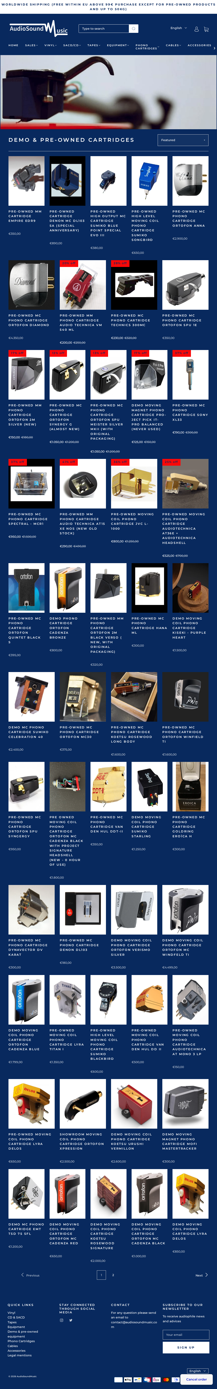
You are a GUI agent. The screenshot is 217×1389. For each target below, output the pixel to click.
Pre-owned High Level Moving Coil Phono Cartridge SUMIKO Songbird (145, 226)
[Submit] (133, 28)
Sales (30, 45)
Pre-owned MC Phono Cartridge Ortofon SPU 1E (182, 320)
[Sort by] (183, 140)
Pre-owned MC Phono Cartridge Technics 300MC (130, 320)
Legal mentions (20, 1355)
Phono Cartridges (146, 47)
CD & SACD (16, 1317)
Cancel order (196, 1379)
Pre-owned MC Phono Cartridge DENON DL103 (79, 945)
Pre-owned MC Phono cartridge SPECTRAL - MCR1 (28, 519)
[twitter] (70, 1320)
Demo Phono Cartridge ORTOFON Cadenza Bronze (64, 628)
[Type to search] (104, 28)
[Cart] (206, 29)
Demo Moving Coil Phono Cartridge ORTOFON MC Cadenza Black (149, 1233)
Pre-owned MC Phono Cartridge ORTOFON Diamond (29, 320)
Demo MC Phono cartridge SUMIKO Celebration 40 (28, 732)
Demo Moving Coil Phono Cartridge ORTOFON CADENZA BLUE (24, 1039)
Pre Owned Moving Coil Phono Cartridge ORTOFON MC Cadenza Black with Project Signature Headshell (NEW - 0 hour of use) (66, 841)
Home (13, 45)
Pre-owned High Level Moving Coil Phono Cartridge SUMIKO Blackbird (104, 1044)
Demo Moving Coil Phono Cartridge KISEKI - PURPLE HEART (189, 628)
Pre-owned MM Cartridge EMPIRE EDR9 (25, 216)
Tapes (93, 45)
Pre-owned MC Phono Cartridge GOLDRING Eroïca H (188, 826)
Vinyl (50, 45)
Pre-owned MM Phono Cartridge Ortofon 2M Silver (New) (25, 414)
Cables (172, 45)
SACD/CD (71, 45)
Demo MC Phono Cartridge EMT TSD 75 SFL (26, 1229)
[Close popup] (209, 1326)
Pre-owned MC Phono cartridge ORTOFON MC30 (79, 732)
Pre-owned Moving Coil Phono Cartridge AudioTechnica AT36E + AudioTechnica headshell (184, 528)
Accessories (199, 45)
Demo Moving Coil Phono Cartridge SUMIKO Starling (147, 826)
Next (200, 1275)
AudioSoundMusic (27, 1376)
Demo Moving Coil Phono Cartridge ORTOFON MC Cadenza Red (65, 1233)
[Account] (197, 29)
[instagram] (61, 1320)
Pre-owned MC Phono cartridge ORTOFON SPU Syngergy (24, 826)
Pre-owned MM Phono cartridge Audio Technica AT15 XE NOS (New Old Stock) (82, 523)
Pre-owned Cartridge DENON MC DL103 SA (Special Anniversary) (67, 221)
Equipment (117, 45)
